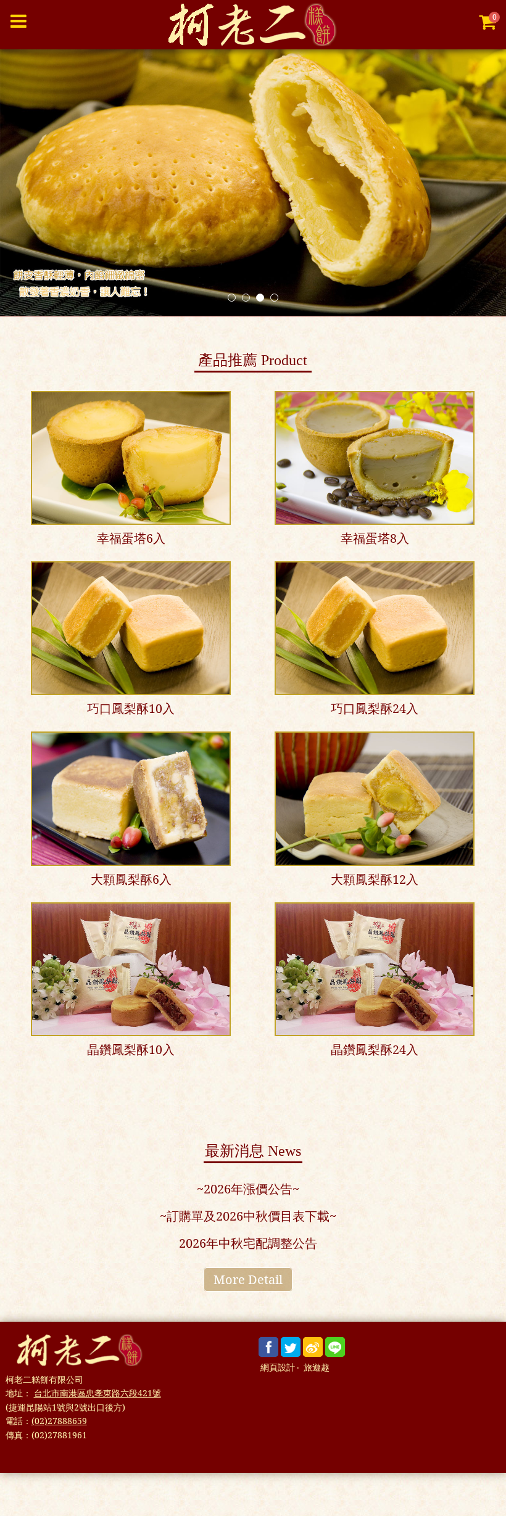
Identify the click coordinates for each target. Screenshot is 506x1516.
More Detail (248, 1279)
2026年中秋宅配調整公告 (248, 1243)
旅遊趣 (317, 1367)
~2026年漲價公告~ (248, 1188)
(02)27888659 (59, 1421)
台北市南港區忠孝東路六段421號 (97, 1393)
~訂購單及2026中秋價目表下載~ (248, 1216)
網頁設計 (277, 1367)
